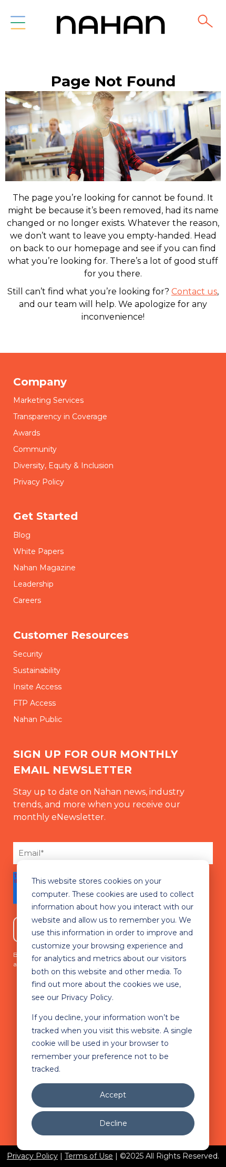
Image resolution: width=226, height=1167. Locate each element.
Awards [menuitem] (26, 433)
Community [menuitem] (35, 449)
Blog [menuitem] (21, 535)
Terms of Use (89, 1156)
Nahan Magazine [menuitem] (44, 567)
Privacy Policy (32, 1156)
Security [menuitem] (28, 654)
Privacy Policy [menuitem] (38, 482)
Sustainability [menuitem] (36, 670)
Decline (113, 1123)
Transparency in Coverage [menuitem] (60, 416)
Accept (113, 1095)
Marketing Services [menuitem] (48, 400)
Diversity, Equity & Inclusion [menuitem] (63, 465)
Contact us (194, 291)
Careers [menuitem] (27, 600)
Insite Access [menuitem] (37, 686)
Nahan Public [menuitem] (37, 719)
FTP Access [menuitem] (34, 703)
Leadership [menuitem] (33, 584)
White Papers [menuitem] (38, 551)
